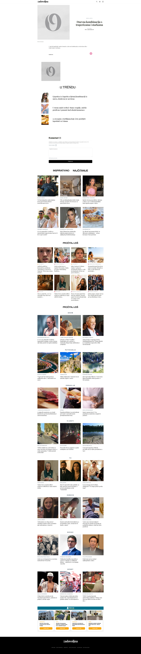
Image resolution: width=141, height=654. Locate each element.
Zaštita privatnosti (72, 647)
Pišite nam (53, 647)
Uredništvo (66, 647)
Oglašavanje (79, 647)
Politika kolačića (86, 647)
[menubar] (100, 2)
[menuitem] (100, 2)
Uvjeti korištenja (59, 647)
